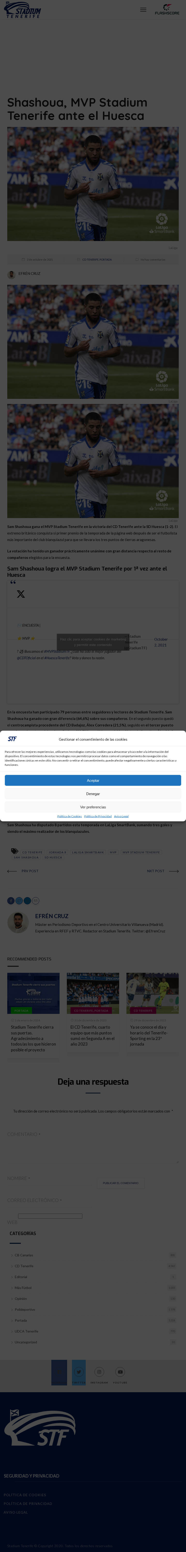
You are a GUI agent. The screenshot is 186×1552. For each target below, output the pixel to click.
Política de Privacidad (98, 816)
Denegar (93, 793)
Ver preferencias (93, 807)
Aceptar (93, 780)
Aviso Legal (121, 816)
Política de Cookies (69, 816)
